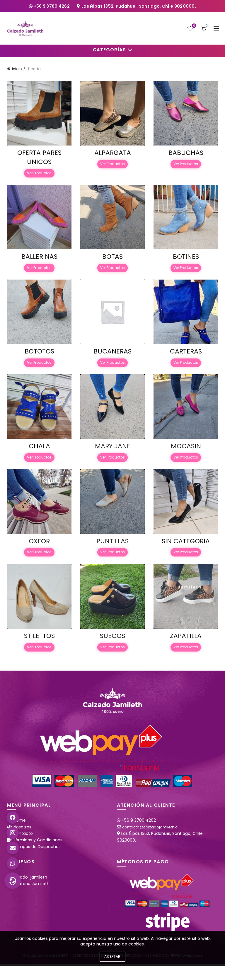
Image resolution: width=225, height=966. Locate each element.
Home (19, 820)
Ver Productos (39, 172)
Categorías (109, 50)
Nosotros (22, 827)
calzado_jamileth (29, 877)
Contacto (23, 833)
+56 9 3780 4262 (52, 6)
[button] (12, 880)
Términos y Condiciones (37, 840)
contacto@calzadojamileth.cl (150, 827)
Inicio (17, 69)
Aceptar (112, 956)
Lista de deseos (194, 26)
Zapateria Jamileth (30, 884)
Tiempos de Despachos (36, 847)
